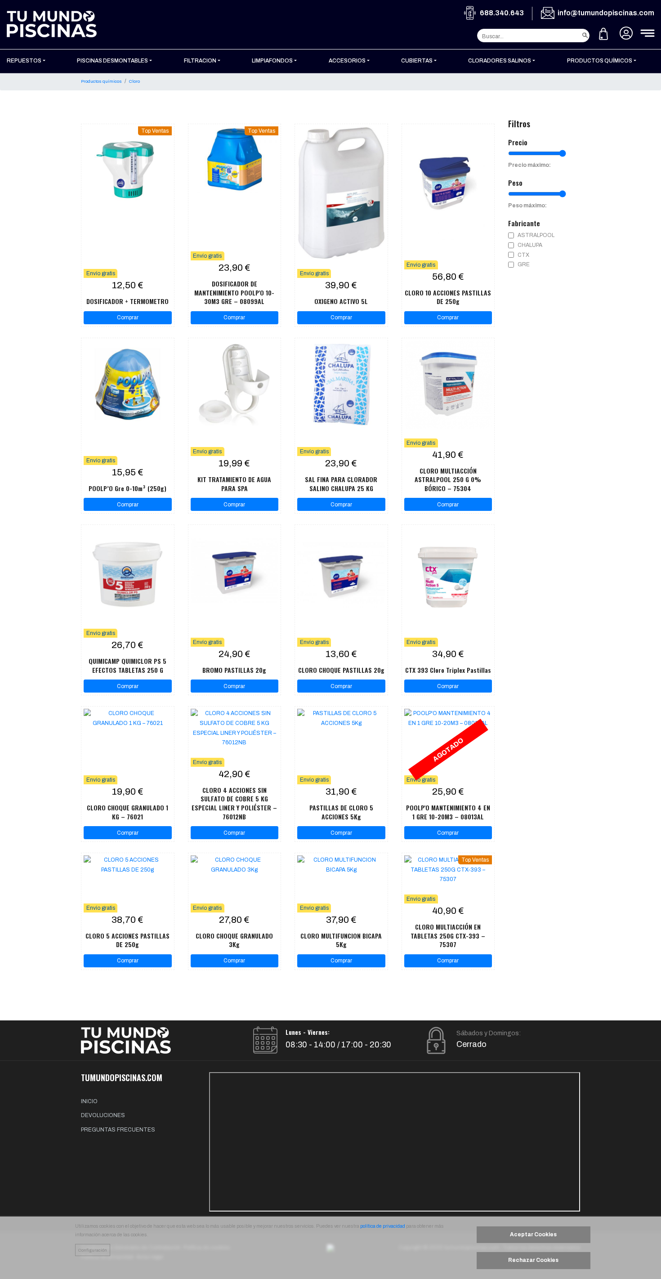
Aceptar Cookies (533, 1234)
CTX (523, 255)
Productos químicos (599, 61)
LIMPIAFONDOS (272, 61)
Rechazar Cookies (533, 1260)
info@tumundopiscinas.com (606, 13)
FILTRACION (200, 61)
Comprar (127, 317)
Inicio (89, 1101)
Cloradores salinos (499, 61)
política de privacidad (382, 1226)
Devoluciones (103, 1115)
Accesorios (347, 61)
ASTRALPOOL (536, 235)
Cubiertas (417, 61)
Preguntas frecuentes (118, 1130)
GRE (524, 264)
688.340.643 (502, 13)
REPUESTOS (24, 61)
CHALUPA (530, 245)
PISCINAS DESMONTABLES (112, 61)
